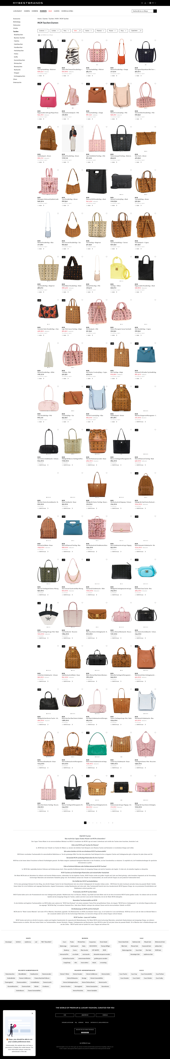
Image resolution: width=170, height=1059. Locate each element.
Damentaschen (10, 974)
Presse (87, 1022)
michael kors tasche (68, 958)
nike (75, 962)
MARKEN (43, 11)
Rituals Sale (147, 942)
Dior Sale (148, 950)
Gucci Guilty (159, 978)
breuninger (9, 942)
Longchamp (67, 962)
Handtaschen (34, 974)
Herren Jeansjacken (92, 986)
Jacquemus (92, 942)
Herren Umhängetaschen (70, 982)
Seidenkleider (11, 978)
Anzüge (84, 978)
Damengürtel (9, 982)
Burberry (66, 950)
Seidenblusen (20, 990)
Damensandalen (21, 982)
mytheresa (28, 942)
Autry (83, 946)
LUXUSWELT (17, 11)
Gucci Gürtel (136, 978)
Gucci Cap (134, 974)
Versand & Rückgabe (67, 1022)
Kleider (37, 986)
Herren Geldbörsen (91, 974)
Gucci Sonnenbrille (146, 974)
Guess (75, 950)
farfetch (18, 942)
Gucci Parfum (160, 974)
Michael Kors (81, 942)
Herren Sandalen (92, 990)
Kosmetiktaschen (13, 986)
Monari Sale (134, 946)
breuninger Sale (135, 954)
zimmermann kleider (84, 958)
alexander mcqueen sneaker (102, 954)
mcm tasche (86, 954)
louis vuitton (84, 962)
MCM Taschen (64, 19)
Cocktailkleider (35, 982)
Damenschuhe (26, 986)
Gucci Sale (139, 950)
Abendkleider (22, 974)
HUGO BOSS (93, 946)
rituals (94, 962)
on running (103, 962)
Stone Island (103, 942)
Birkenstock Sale (160, 942)
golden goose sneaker (100, 958)
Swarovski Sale (146, 946)
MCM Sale (158, 950)
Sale (141, 938)
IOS (65, 1015)
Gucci (64, 942)
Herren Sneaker (77, 974)
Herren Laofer (103, 982)
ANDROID (85, 1015)
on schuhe (76, 954)
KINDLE (105, 1015)
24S (36, 942)
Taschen (51, 19)
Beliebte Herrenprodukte (85, 970)
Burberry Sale (136, 942)
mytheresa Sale (148, 954)
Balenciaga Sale (127, 950)
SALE (50, 11)
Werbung (81, 1022)
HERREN (35, 11)
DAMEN (27, 11)
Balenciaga (63, 946)
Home (39, 19)
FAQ (76, 1022)
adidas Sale (158, 946)
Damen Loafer (47, 982)
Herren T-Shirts (64, 974)
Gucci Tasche (123, 974)
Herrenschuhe (106, 974)
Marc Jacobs (84, 950)
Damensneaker (46, 974)
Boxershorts (105, 986)
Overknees (46, 986)
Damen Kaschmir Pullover (42, 978)
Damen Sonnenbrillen (34, 990)
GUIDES (56, 11)
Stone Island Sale (123, 942)
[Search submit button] (155, 11)
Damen (45, 19)
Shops (28, 938)
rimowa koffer (64, 954)
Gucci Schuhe (148, 978)
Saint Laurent (74, 946)
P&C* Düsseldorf (46, 942)
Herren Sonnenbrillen (96, 978)
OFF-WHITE (95, 950)
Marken (85, 938)
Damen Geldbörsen (24, 978)
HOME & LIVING (67, 11)
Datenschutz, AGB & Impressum (99, 1022)
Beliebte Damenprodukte (28, 970)
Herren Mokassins (72, 978)
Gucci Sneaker (125, 978)
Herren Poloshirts (78, 990)
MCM (57, 19)
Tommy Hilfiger (105, 946)
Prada (72, 942)
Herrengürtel (78, 986)
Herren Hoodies (66, 986)
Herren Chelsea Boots (88, 982)
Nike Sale (124, 946)
